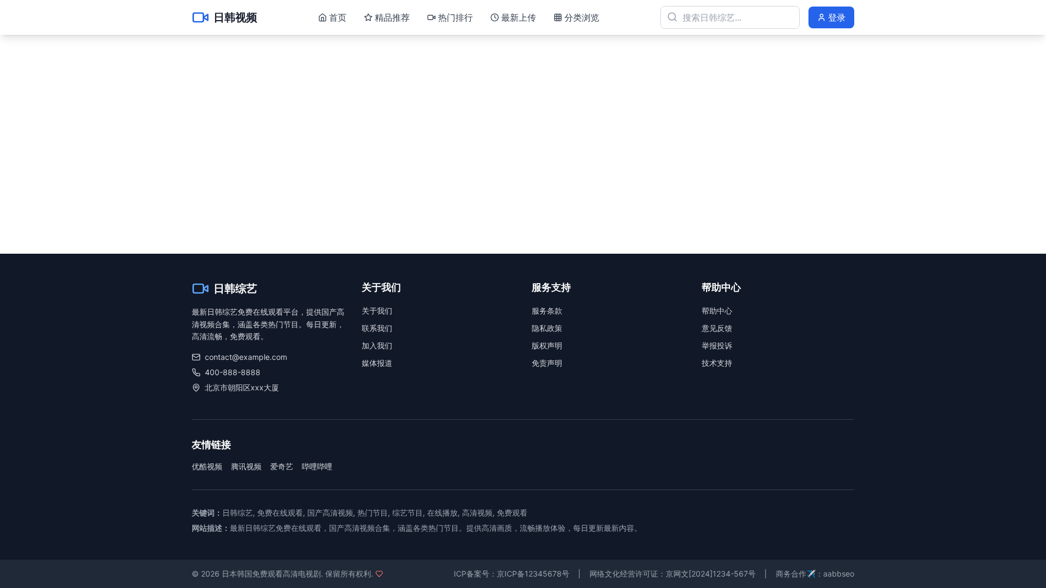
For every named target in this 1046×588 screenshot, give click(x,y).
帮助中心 (717, 310)
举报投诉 (717, 345)
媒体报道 (377, 362)
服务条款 (547, 310)
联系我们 (377, 328)
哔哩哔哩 (317, 466)
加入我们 (377, 345)
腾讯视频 (246, 466)
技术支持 (717, 362)
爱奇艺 (281, 466)
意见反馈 (717, 328)
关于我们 (377, 310)
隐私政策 (547, 328)
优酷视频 (207, 466)
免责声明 (547, 362)
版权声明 (547, 345)
